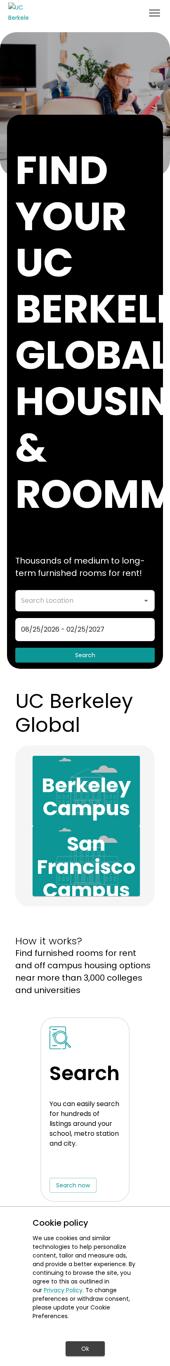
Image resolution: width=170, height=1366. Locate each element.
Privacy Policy (63, 1290)
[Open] (146, 600)
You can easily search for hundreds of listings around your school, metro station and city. (84, 1123)
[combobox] (78, 600)
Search (85, 655)
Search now (73, 1185)
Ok (85, 1349)
